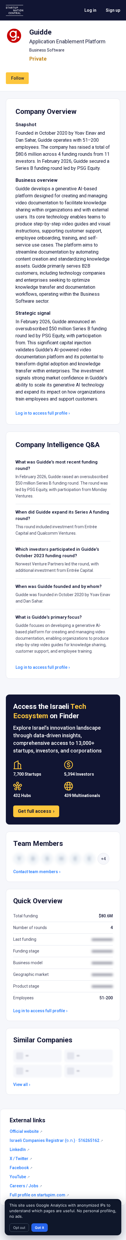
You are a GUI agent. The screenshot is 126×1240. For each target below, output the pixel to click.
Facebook (21, 1167)
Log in (90, 10)
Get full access (36, 811)
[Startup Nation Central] (14, 10)
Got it (39, 1227)
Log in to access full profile (43, 413)
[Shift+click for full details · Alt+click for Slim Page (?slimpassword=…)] (14, 36)
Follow (17, 78)
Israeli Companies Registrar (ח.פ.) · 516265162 (56, 1140)
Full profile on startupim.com (39, 1195)
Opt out (19, 1227)
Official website (26, 1131)
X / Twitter (21, 1158)
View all (21, 1084)
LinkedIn (20, 1149)
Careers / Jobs (26, 1185)
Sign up (113, 10)
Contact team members (36, 871)
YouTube (20, 1176)
